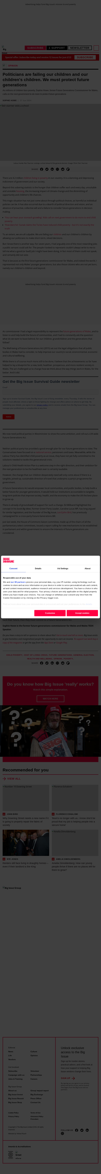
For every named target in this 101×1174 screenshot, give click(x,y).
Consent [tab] (13, 568)
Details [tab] (38, 568)
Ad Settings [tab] (62, 568)
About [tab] (87, 568)
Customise (50, 613)
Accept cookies (82, 613)
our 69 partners (18, 582)
